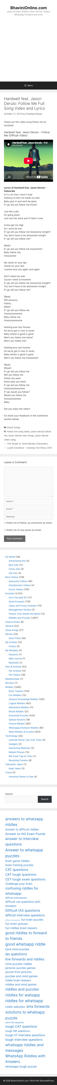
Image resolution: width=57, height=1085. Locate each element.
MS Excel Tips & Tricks (21, 756)
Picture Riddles (17, 723)
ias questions (16, 954)
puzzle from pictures (18, 972)
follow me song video (18, 431)
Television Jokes (14, 764)
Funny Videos (16, 589)
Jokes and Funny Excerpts (23, 605)
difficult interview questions (25, 915)
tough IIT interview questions (25, 1035)
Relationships (12, 679)
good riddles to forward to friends (26, 936)
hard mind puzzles (17, 949)
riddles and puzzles (22, 989)
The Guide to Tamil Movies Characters (27, 443)
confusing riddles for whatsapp (21, 891)
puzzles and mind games (21, 976)
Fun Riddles (15, 695)
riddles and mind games (21, 984)
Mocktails (14, 662)
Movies (9, 634)
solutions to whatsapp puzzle (25, 1015)
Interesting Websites (19, 748)
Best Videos (11, 577)
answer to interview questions (22, 841)
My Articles (11, 642)
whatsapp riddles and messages (24, 1048)
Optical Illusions (17, 719)
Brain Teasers (16, 691)
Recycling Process (18, 760)
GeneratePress (47, 1080)
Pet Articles (15, 670)
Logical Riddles (17, 703)
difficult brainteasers (16, 897)
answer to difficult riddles (22, 829)
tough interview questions (24, 1039)
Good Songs (13, 427)
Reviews (9, 683)
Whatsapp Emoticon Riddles (24, 727)
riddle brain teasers (18, 980)
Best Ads (13, 565)
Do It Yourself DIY (18, 597)
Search (9, 794)
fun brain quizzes (16, 923)
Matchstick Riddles (19, 707)
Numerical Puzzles (18, 715)
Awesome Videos (18, 581)
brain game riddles (17, 861)
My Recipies (11, 650)
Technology (11, 736)
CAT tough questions (20, 874)
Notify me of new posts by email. (23, 530)
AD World (10, 557)
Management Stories (20, 609)
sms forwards (37, 1006)
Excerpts (9, 593)
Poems (12, 646)
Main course (15, 658)
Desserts (13, 654)
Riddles (9, 687)
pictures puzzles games (20, 968)
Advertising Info (17, 561)
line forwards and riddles (24, 959)
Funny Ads (14, 569)
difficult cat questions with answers (22, 904)
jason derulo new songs (21, 435)
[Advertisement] (28, 51)
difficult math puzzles (12, 920)
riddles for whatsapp (24, 1000)
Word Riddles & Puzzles (21, 731)
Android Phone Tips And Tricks (25, 740)
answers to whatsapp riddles (24, 822)
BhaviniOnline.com (28, 7)
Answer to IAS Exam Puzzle (25, 834)
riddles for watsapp (22, 995)
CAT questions (16, 869)
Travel (8, 772)
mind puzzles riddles (18, 964)
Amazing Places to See (21, 776)
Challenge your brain (18, 883)
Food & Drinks (12, 622)
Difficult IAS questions (22, 910)
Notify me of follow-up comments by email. (29, 522)
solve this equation (14, 1022)
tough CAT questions (21, 1026)
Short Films (15, 638)
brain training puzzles (19, 865)
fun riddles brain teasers (21, 928)
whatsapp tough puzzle (21, 1066)
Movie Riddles (16, 711)
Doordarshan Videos (20, 585)
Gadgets (13, 744)
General (9, 626)
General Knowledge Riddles (23, 699)
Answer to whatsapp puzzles (24, 853)
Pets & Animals (13, 666)
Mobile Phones (17, 752)
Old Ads (13, 573)
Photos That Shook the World (24, 613)
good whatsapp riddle (25, 944)
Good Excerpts (16, 601)
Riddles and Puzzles (19, 617)
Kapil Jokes (15, 768)
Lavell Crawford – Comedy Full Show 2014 (29, 447)
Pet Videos (14, 674)
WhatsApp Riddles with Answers (25, 1059)
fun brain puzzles (32, 919)
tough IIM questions (17, 1031)
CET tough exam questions (25, 879)
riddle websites (15, 1006)
